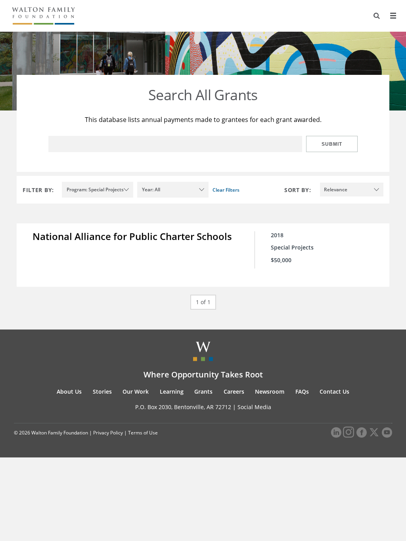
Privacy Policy (108, 432)
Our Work (136, 391)
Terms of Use (143, 432)
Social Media (254, 407)
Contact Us (334, 391)
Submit (332, 144)
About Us (69, 391)
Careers (234, 391)
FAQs (302, 391)
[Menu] (393, 16)
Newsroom (269, 391)
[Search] (376, 16)
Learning (172, 391)
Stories (102, 391)
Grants (203, 391)
